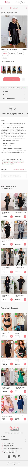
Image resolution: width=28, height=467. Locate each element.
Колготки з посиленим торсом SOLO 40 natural (6, 415)
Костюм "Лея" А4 (19, 267)
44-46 (5, 53)
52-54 (20, 53)
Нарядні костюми (19, 162)
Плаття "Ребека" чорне (19, 296)
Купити (11, 79)
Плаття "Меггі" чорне (20, 212)
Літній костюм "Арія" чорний (7, 240)
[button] (16, 2)
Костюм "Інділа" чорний (6, 296)
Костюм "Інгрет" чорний (6, 213)
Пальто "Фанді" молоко (19, 332)
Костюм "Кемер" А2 (20, 240)
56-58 (5, 57)
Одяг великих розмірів (8, 164)
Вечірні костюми (6, 161)
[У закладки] (23, 79)
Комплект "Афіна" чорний (6, 268)
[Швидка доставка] (7, 322)
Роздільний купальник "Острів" (20, 360)
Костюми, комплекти (7, 162)
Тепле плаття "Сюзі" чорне (6, 360)
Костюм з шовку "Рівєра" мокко (6, 388)
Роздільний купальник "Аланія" (7, 332)
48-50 (13, 53)
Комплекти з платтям (18, 161)
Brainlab (19, 464)
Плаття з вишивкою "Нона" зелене (20, 388)
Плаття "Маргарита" (20, 415)
